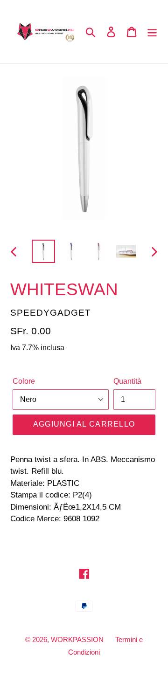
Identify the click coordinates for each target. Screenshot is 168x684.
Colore (24, 381)
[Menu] (152, 32)
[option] (43, 251)
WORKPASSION (77, 639)
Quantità (127, 381)
